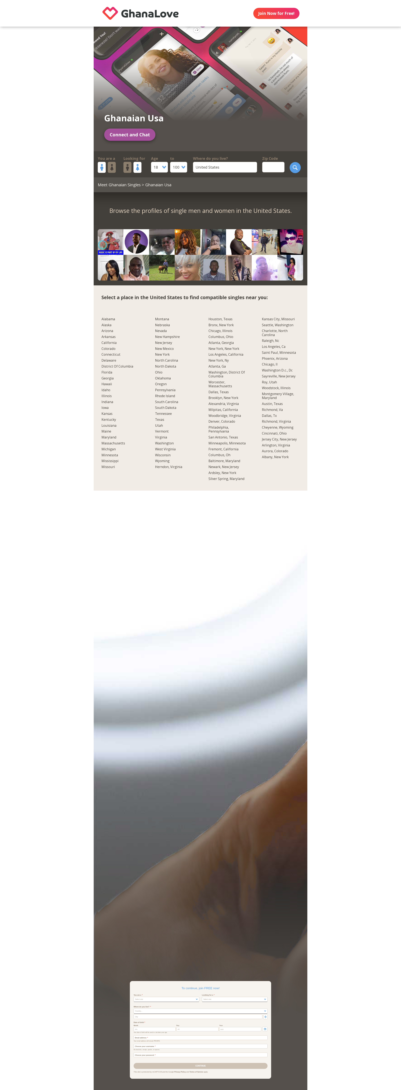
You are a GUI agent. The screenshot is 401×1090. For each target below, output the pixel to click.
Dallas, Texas (218, 392)
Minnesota (110, 455)
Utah (159, 426)
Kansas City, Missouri (278, 319)
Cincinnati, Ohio (274, 433)
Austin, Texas (272, 404)
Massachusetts (113, 443)
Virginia (161, 437)
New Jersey (163, 343)
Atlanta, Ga (217, 366)
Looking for (134, 158)
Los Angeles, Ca (274, 347)
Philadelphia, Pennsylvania (218, 429)
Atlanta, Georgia (221, 343)
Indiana (107, 402)
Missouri (108, 467)
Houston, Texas (220, 319)
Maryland (109, 437)
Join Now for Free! (276, 13)
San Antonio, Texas (223, 437)
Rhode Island (165, 396)
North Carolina (166, 360)
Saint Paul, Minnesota (279, 353)
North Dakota (165, 366)
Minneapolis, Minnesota (227, 443)
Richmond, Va (272, 410)
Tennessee (163, 414)
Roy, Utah (269, 382)
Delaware (109, 360)
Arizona (107, 331)
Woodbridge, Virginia (224, 416)
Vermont (162, 431)
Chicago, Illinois (220, 331)
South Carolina (166, 402)
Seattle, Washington (277, 325)
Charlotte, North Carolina (275, 333)
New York (162, 355)
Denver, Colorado (221, 422)
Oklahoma (163, 378)
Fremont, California (223, 449)
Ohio (158, 372)
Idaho (106, 390)
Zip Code (270, 158)
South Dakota (165, 408)
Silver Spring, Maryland (226, 479)
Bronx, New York (221, 325)
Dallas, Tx (269, 416)
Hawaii (107, 384)
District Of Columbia (117, 366)
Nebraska (162, 325)
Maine (106, 431)
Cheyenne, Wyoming (277, 427)
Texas (159, 420)
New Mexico (164, 349)
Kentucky (109, 420)
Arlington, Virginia (276, 445)
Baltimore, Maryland (224, 461)
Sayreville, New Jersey (279, 376)
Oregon (161, 384)
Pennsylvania (165, 390)
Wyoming (162, 461)
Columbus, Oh (219, 455)
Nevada (161, 331)
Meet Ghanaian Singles (119, 185)
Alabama (108, 319)
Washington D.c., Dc (277, 370)
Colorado (108, 349)
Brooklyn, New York (223, 398)
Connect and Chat (130, 134)
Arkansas (109, 337)
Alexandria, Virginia (223, 404)
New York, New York (223, 349)
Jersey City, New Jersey (279, 439)
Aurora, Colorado (275, 451)
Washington (164, 443)
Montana (162, 319)
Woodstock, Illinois (276, 388)
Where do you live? (210, 158)
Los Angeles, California (225, 355)
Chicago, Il (270, 364)
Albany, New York (275, 457)
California (109, 343)
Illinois (107, 396)
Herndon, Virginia (168, 467)
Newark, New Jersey (223, 467)
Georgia (108, 378)
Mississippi (110, 461)
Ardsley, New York (222, 473)
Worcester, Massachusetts (220, 384)
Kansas (107, 414)
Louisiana (109, 426)
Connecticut (111, 355)
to (172, 158)
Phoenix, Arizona (275, 359)
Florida (107, 372)
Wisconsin (163, 455)
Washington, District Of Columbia (226, 374)
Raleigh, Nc (270, 341)
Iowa (105, 408)
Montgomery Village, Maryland (278, 396)
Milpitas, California (223, 410)
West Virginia (165, 449)
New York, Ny (218, 360)
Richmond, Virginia (276, 422)
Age (154, 158)
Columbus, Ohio (220, 337)
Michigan (109, 449)
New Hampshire (167, 337)
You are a (106, 158)
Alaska (107, 325)
